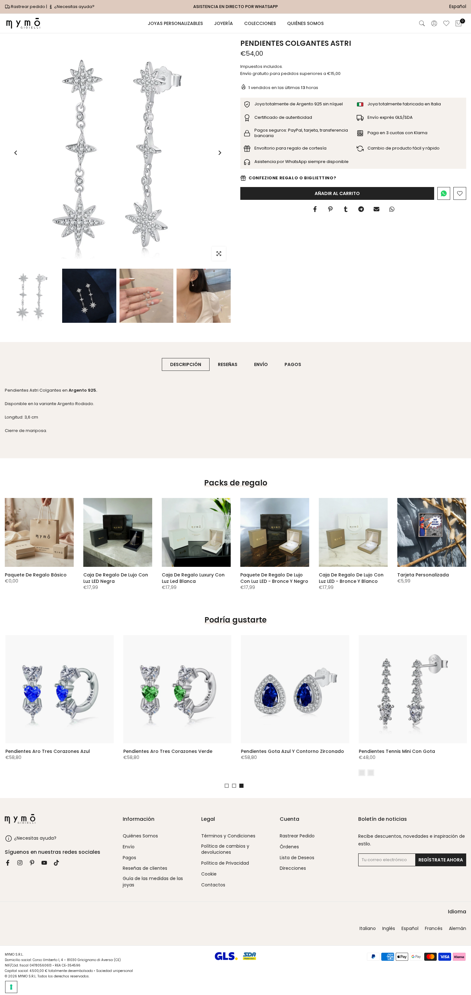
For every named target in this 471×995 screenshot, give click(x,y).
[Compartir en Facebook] (315, 209)
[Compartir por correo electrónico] (376, 209)
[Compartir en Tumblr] (346, 209)
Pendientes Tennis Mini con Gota (396, 751)
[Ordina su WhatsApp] (443, 193)
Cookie (209, 874)
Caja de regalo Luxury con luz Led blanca (193, 578)
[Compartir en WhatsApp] (392, 209)
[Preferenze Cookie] (11, 987)
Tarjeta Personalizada (423, 575)
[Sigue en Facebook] (8, 863)
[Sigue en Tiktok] (56, 863)
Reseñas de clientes (145, 868)
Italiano (367, 929)
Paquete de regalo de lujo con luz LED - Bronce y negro (274, 578)
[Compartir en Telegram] (361, 209)
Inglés (388, 929)
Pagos (129, 858)
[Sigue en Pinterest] (32, 863)
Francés (433, 929)
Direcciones (293, 868)
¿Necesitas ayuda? (74, 7)
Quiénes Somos (140, 836)
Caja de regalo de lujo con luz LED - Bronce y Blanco (351, 578)
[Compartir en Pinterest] (330, 209)
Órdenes (289, 847)
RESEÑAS (227, 364)
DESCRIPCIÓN (185, 364)
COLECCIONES (260, 23)
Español (409, 929)
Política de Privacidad (225, 863)
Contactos (213, 885)
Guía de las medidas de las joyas (153, 882)
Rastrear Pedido (297, 836)
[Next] (219, 152)
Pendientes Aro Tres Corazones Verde (167, 751)
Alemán (457, 929)
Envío (246, 73)
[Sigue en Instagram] (20, 863)
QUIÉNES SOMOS (305, 23)
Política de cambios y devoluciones (225, 849)
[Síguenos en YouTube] (44, 863)
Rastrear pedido (28, 7)
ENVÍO (261, 364)
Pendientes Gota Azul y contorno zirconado (291, 751)
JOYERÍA (223, 23)
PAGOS (293, 364)
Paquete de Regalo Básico (36, 575)
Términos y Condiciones (228, 836)
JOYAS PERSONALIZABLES (175, 23)
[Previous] (16, 152)
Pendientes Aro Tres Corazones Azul (47, 751)
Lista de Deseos (297, 858)
